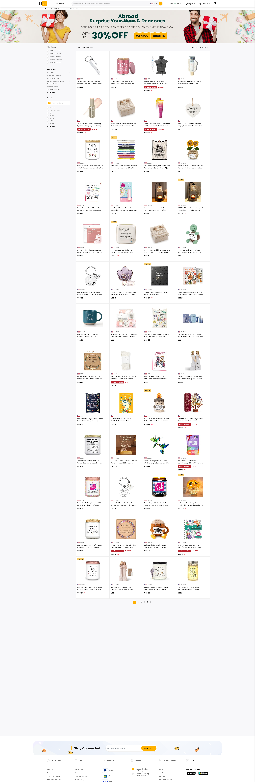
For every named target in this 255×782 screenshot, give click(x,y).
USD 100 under (55, 51)
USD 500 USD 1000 (56, 60)
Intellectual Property (54, 780)
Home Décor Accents (54, 76)
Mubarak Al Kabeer (165, 780)
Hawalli (161, 773)
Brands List (79, 773)
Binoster (52, 108)
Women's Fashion (52, 84)
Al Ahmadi (162, 776)
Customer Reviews (81, 776)
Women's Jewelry (52, 87)
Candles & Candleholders (55, 81)
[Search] (160, 3)
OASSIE (52, 121)
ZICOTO (52, 118)
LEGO (51, 113)
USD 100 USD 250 (55, 54)
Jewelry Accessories (53, 89)
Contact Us (51, 773)
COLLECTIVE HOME (55, 110)
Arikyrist (52, 123)
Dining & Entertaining (53, 78)
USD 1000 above (56, 63)
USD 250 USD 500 (55, 57)
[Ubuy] (43, 3)
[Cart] (214, 3)
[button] (204, 3)
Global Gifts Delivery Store (58, 9)
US (154, 4)
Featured (203, 48)
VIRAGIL (52, 115)
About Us (50, 769)
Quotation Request (53, 776)
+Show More (51, 93)
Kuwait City (162, 769)
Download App (80, 769)
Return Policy (79, 780)
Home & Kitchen (52, 73)
